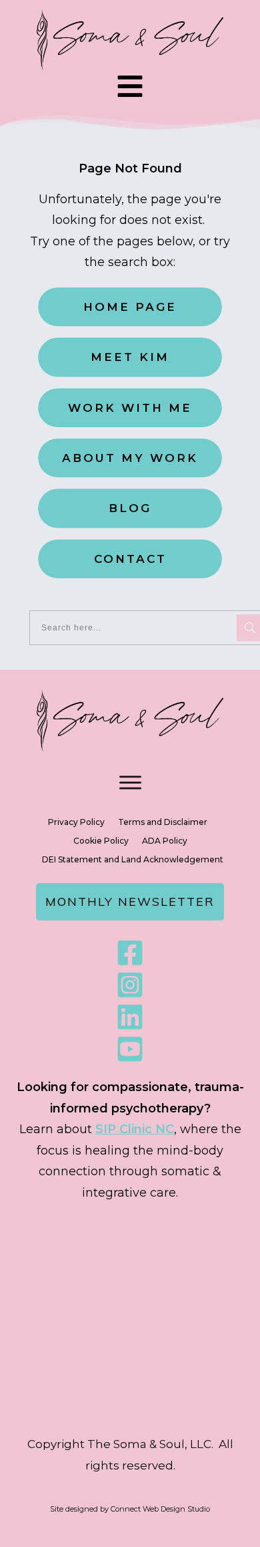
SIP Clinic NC (134, 1129)
